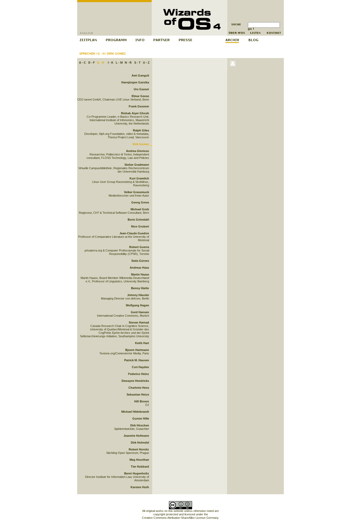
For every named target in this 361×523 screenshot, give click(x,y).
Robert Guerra (139, 247)
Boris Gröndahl (138, 219)
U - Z (146, 62)
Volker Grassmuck (136, 192)
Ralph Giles (141, 130)
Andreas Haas (139, 267)
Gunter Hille (140, 418)
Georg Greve (140, 202)
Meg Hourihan (139, 459)
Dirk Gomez (116, 53)
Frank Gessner (139, 106)
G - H (101, 53)
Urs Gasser (141, 89)
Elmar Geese (140, 96)
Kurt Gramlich (139, 178)
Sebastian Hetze (138, 394)
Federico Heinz (138, 373)
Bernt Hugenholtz (136, 473)
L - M (119, 62)
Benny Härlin (140, 288)
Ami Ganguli (140, 75)
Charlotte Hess (138, 387)
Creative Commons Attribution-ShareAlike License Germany (180, 517)
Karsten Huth (140, 487)
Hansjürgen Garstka (135, 82)
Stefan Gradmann (136, 164)
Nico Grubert (140, 226)
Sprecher (87, 53)
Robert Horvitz (139, 449)
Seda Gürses (140, 260)
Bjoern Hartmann (137, 349)
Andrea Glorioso (137, 151)
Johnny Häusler (138, 295)
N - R (128, 62)
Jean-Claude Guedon (134, 233)
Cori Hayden (140, 367)
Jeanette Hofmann (136, 435)
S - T (137, 62)
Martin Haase (140, 274)
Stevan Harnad (139, 322)
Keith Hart (142, 343)
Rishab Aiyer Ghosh (135, 113)
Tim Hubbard (140, 466)
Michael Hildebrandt (135, 411)
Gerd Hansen (140, 312)
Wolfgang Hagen (137, 305)
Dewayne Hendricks (135, 380)
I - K (110, 62)
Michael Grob (140, 209)
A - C (82, 62)
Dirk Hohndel (140, 442)
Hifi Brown (141, 401)
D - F (91, 62)
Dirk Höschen (139, 425)
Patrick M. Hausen (136, 360)
